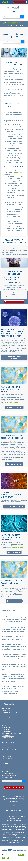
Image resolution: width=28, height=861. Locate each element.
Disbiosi (8, 207)
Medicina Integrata (6, 796)
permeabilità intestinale (16, 547)
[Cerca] (22, 16)
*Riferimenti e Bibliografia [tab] (8, 610)
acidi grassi (14, 441)
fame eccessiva (15, 187)
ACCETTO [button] (21, 854)
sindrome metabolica (13, 402)
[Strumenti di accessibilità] (6, 858)
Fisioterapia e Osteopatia (10, 800)
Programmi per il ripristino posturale (13, 798)
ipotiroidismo (10, 194)
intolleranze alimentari (7, 343)
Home (3, 22)
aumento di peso (18, 172)
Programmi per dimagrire (18, 796)
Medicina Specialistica (11, 22)
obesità (11, 68)
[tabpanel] (14, 654)
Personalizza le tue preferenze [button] (9, 854)
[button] (14, 11)
